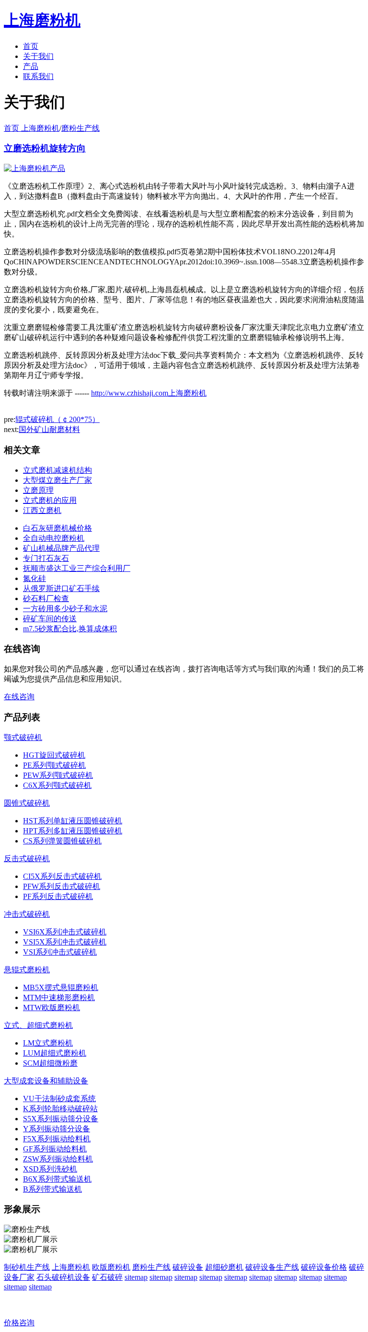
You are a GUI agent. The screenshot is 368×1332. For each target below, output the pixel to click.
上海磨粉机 (71, 1267)
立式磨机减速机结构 (57, 470)
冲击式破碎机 (27, 914)
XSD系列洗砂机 (50, 1169)
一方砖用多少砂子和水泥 (65, 608)
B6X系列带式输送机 (57, 1179)
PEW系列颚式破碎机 (58, 775)
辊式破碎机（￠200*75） (57, 419)
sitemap (136, 1277)
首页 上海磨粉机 (31, 128)
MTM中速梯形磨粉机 (59, 997)
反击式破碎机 (27, 858)
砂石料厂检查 (46, 598)
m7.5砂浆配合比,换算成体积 (70, 629)
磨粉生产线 (80, 128)
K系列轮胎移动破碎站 (60, 1108)
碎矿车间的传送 (50, 619)
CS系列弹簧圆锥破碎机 (62, 841)
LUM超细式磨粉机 (54, 1053)
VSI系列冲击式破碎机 (60, 952)
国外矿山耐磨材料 (49, 429)
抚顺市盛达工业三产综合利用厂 (76, 568)
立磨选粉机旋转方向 (45, 148)
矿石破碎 (107, 1277)
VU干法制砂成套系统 (59, 1098)
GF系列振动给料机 (55, 1149)
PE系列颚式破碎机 (54, 765)
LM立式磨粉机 (48, 1043)
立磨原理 (38, 490)
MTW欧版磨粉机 (51, 1007)
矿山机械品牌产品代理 (61, 548)
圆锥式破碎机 (27, 803)
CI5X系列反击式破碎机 (62, 876)
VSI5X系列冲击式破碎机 (64, 942)
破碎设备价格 (324, 1267)
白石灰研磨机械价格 (57, 528)
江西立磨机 (42, 510)
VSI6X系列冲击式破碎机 (64, 932)
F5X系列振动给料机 (57, 1139)
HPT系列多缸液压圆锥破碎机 (72, 831)
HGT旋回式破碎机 (54, 755)
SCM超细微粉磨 (50, 1063)
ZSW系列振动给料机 (58, 1159)
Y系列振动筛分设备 (56, 1129)
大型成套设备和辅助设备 (46, 1081)
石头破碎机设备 (63, 1277)
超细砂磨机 (224, 1267)
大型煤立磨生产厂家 (57, 480)
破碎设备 (187, 1267)
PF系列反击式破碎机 (58, 896)
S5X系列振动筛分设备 (60, 1119)
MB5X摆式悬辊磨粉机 (60, 987)
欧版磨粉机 (111, 1267)
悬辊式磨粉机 (27, 970)
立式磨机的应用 (50, 500)
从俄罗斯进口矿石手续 (61, 588)
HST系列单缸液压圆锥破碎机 (72, 821)
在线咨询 (19, 697)
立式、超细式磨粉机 (38, 1025)
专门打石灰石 (46, 558)
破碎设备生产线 (272, 1267)
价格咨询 (19, 1323)
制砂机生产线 (27, 1267)
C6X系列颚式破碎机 (57, 785)
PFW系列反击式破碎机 (61, 886)
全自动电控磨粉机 (53, 538)
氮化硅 (34, 578)
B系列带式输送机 (52, 1189)
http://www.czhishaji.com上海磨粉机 (149, 393)
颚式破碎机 (23, 737)
